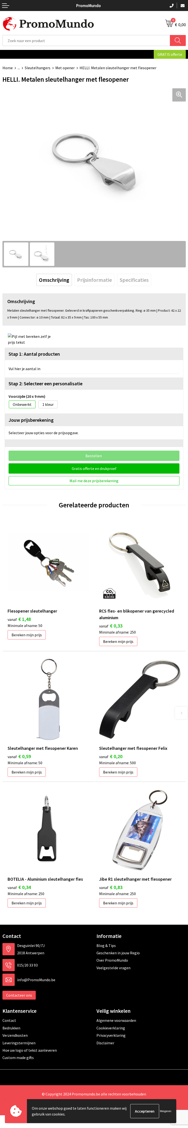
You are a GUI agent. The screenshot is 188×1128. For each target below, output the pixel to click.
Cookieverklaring (110, 1027)
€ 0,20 (110, 756)
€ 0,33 (110, 626)
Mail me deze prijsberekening (94, 480)
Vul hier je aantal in (24, 368)
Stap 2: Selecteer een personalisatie (45, 383)
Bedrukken (11, 1027)
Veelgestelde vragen (113, 967)
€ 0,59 (19, 756)
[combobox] (86, 40)
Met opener (65, 67)
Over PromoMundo (112, 960)
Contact (9, 1020)
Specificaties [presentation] (134, 279)
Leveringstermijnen (18, 1042)
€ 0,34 (19, 887)
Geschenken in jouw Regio (118, 952)
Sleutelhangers (37, 67)
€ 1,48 (19, 619)
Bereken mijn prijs (27, 634)
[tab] (54, 280)
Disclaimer (105, 1042)
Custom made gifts (18, 1057)
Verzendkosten (15, 1035)
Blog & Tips (106, 945)
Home (7, 67)
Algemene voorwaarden (116, 1020)
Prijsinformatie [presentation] (94, 279)
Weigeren (165, 1111)
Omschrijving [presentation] (54, 279)
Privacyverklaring (111, 1035)
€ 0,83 (110, 887)
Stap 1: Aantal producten (34, 354)
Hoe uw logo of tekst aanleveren (29, 1050)
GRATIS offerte (169, 54)
